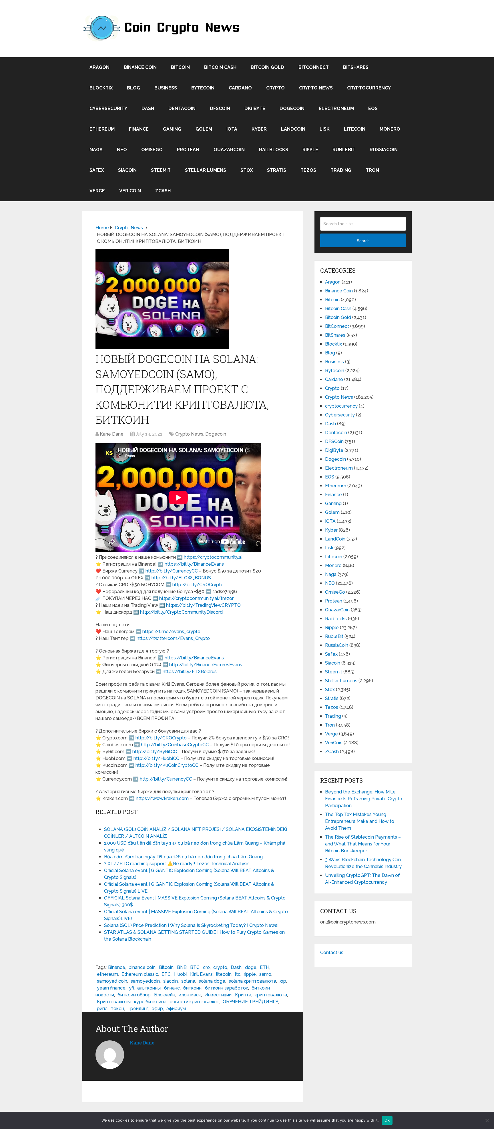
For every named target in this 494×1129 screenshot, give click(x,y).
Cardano (240, 88)
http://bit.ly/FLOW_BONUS (181, 578)
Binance (116, 967)
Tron (372, 170)
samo (265, 974)
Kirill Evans (201, 974)
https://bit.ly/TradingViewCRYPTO (203, 605)
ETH (264, 967)
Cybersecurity (108, 108)
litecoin (224, 974)
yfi (131, 988)
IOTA (231, 129)
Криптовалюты (114, 1001)
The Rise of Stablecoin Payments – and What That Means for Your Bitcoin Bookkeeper (363, 843)
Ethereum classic (139, 974)
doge (250, 967)
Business (165, 88)
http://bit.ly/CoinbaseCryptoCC (175, 744)
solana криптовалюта (252, 981)
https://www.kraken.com (162, 798)
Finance (139, 129)
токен (117, 1008)
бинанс (172, 988)
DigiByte (254, 108)
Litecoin (354, 129)
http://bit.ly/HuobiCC (156, 758)
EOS (373, 108)
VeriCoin (130, 191)
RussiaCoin (384, 149)
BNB (182, 967)
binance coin (142, 967)
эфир (157, 1008)
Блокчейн (164, 995)
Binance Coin (140, 67)
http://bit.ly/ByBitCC (154, 751)
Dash (148, 108)
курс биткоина (150, 1001)
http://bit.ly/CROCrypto (198, 584)
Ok (387, 1120)
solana (188, 981)
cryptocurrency (369, 88)
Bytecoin (202, 88)
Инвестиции (218, 995)
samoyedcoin (145, 981)
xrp (283, 981)
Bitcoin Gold (267, 67)
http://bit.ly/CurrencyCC (172, 571)
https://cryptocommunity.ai (213, 557)
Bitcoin (180, 67)
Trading (340, 170)
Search (363, 240)
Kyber (259, 129)
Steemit (161, 170)
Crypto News (316, 88)
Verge (97, 191)
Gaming (172, 129)
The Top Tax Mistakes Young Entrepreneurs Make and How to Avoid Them (359, 821)
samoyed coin (112, 981)
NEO (122, 149)
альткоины (149, 988)
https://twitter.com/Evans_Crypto (173, 638)
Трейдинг (138, 1008)
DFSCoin (220, 108)
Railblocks (273, 149)
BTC (195, 967)
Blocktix (101, 88)
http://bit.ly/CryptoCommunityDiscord (181, 612)
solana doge (212, 981)
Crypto (275, 88)
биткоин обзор (134, 995)
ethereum (107, 974)
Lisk (325, 129)
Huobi (180, 974)
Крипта (243, 995)
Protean (188, 149)
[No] (487, 1120)
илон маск (190, 995)
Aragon (99, 67)
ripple (250, 974)
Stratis (276, 170)
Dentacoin (182, 108)
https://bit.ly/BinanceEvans (194, 564)
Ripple (310, 149)
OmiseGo (152, 149)
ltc (237, 974)
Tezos (308, 170)
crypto (220, 967)
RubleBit (343, 149)
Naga (96, 149)
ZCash (163, 191)
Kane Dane (112, 434)
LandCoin (293, 129)
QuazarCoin (229, 149)
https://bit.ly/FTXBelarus (190, 671)
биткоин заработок (226, 988)
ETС (166, 974)
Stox (246, 170)
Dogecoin (292, 108)
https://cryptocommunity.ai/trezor (196, 598)
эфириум (176, 1008)
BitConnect (313, 67)
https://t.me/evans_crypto (171, 631)
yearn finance (111, 988)
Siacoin (127, 170)
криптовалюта (271, 995)
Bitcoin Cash (220, 67)
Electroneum (336, 108)
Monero (390, 129)
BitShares (355, 67)
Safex (96, 170)
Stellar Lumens (205, 170)
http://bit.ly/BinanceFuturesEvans (205, 664)
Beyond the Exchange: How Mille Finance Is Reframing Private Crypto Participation (363, 798)
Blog (133, 88)
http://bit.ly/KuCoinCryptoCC (167, 765)
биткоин (192, 988)
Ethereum (102, 129)
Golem (204, 129)
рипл (102, 1008)
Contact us (331, 952)
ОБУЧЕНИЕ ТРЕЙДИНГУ (250, 1001)
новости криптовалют (194, 1001)
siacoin (170, 981)
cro (206, 967)
